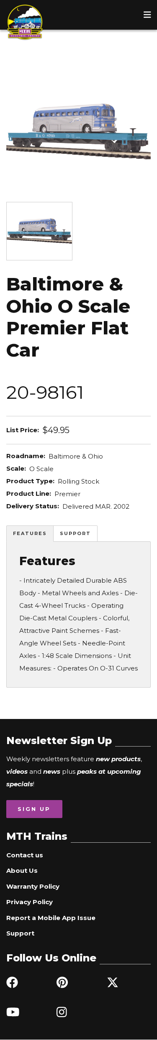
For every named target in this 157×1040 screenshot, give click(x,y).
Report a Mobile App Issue (50, 918)
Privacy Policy (29, 902)
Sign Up (34, 808)
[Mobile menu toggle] (147, 14)
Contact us (24, 855)
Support (75, 533)
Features (30, 533)
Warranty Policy (32, 886)
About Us (22, 870)
